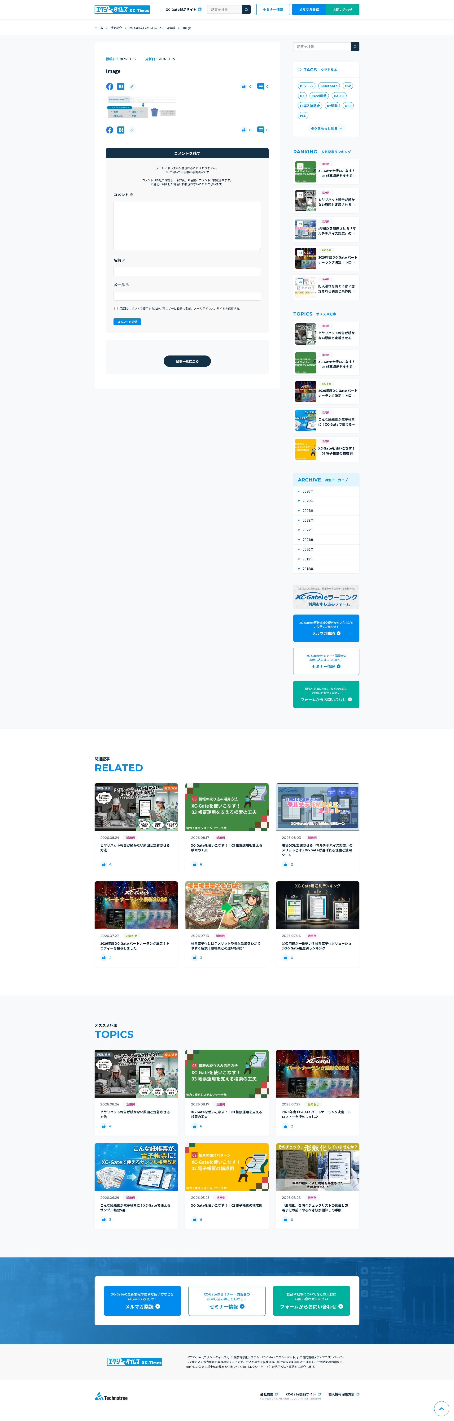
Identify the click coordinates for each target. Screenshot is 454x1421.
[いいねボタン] (243, 86)
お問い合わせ (343, 9)
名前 (120, 260)
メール (122, 284)
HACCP (339, 95)
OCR (348, 105)
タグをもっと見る (324, 128)
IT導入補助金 (310, 105)
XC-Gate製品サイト (181, 9)
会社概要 (266, 1394)
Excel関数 (319, 95)
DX (302, 95)
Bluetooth (329, 85)
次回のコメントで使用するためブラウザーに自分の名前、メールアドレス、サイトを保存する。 (181, 308)
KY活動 (332, 105)
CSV (348, 85)
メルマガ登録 (309, 9)
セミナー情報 (273, 9)
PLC (303, 115)
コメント (123, 194)
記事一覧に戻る (187, 361)
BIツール (306, 85)
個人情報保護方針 (341, 1394)
